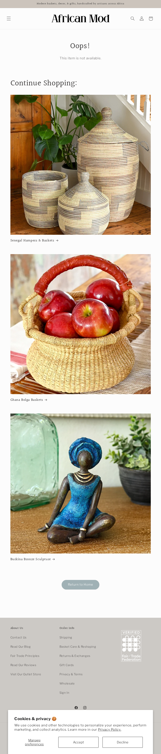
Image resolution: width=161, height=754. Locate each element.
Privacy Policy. (109, 729)
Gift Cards (66, 665)
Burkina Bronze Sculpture (30, 559)
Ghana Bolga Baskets (26, 400)
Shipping (65, 637)
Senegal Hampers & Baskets (32, 240)
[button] (8, 18)
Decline (122, 742)
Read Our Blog (20, 646)
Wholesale (67, 683)
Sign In (64, 692)
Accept (78, 742)
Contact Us (18, 637)
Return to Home (80, 584)
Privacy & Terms (70, 674)
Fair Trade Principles (24, 656)
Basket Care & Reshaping (77, 646)
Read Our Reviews (23, 665)
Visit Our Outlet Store (25, 674)
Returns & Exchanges (74, 656)
